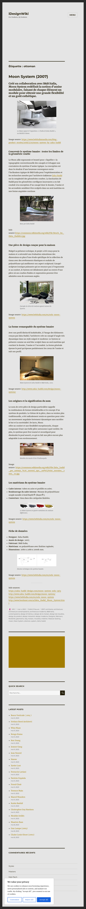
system (33, 621)
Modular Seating (54, 619)
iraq (26, 619)
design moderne (42, 616)
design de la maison (41, 614)
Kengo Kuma (16, 734)
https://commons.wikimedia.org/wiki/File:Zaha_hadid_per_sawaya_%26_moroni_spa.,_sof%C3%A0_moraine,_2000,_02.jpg (37, 470)
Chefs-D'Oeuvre (33, 609)
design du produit (15, 616)
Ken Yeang (15, 740)
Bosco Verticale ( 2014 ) (21, 715)
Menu (73, 15)
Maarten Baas (17, 822)
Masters (12, 872)
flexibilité (12, 619)
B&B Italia (50, 611)
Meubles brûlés (17, 816)
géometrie (20, 619)
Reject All (29, 900)
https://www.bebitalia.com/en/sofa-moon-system (31, 597)
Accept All (44, 900)
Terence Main (17, 791)
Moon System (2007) (28, 76)
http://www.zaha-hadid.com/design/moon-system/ (32, 594)
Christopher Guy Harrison (22, 809)
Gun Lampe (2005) (19, 828)
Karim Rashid (17, 803)
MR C (13, 609)
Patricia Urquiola (18, 778)
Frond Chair (16, 784)
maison (30, 619)
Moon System (19, 621)
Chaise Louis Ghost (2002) (22, 835)
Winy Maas (16, 728)
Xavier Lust (16, 765)
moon (11, 621)
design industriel (29, 616)
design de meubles (57, 614)
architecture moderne (38, 611)
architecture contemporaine (19, 611)
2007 (43, 609)
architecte (49, 609)
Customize (14, 900)
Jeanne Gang (16, 747)
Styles (11, 866)
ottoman (27, 621)
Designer (51, 616)
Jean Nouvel (16, 753)
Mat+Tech (13, 877)
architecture (58, 609)
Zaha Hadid (57, 175)
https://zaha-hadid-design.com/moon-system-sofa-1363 (35, 591)
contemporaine (14, 614)
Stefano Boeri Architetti (21, 721)
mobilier (44, 619)
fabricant (59, 616)
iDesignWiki (19, 14)
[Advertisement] (43, 37)
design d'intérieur (27, 614)
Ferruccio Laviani (18, 772)
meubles (37, 619)
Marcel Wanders (18, 797)
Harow (14, 759)
